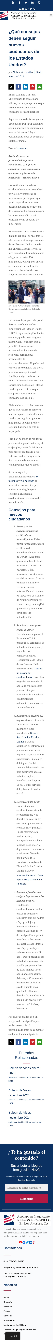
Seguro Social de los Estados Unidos (28, 737)
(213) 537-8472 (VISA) (14, 1261)
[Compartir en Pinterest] (32, 87)
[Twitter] (26, 3)
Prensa (7, 1311)
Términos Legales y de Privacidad (20, 1330)
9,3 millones (27, 480)
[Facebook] (19, 3)
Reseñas (8, 1307)
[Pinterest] (39, 3)
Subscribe (26, 1198)
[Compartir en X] (11, 87)
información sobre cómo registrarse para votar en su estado (30, 879)
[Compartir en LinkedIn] (25, 87)
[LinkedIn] (32, 3)
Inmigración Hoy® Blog (15, 1325)
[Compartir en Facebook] (18, 87)
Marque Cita (9, 1320)
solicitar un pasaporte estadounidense (29, 673)
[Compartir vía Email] (39, 87)
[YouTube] (13, 3)
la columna (22, 148)
